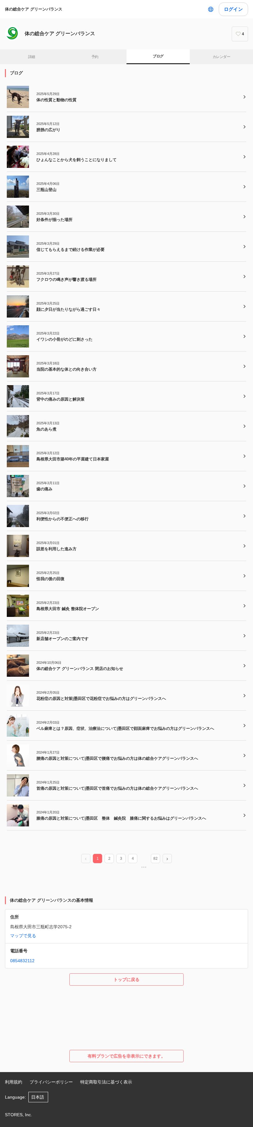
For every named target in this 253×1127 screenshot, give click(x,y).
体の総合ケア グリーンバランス (33, 9)
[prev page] (86, 859)
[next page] (167, 859)
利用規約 (13, 1081)
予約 (94, 57)
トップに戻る (126, 979)
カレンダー (221, 57)
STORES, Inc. (18, 1114)
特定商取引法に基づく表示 (106, 1081)
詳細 (31, 57)
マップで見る (23, 935)
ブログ (158, 56)
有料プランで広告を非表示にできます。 (126, 1056)
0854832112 (22, 960)
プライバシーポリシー (51, 1081)
